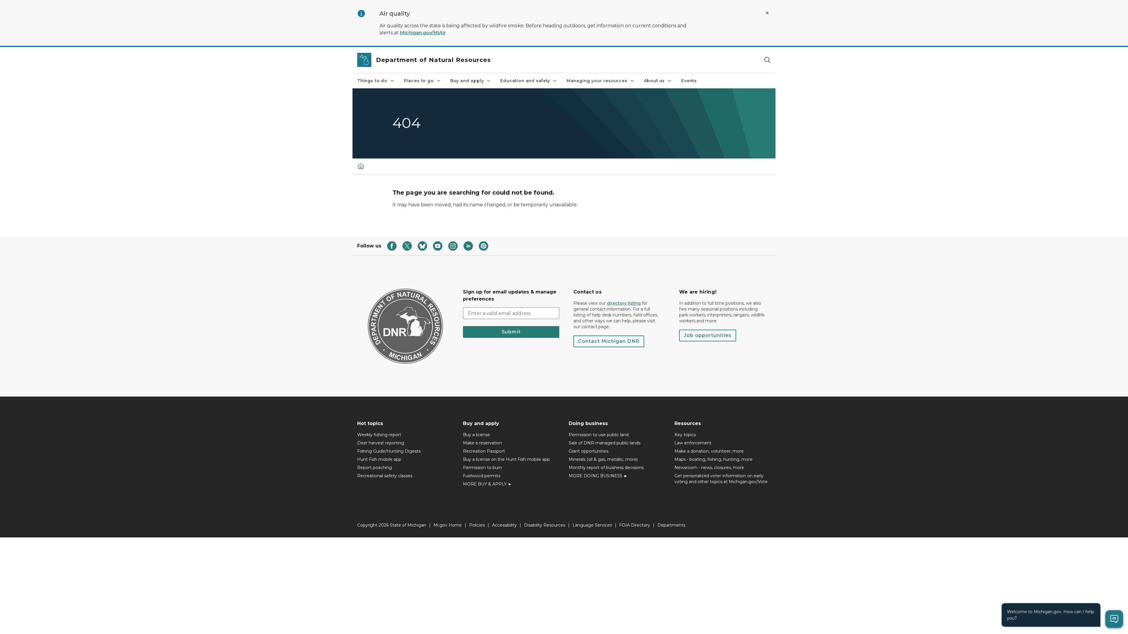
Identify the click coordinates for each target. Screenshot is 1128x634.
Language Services (592, 525)
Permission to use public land (599, 434)
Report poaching (374, 467)
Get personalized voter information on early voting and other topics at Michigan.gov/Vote (721, 478)
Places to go (419, 80)
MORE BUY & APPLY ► (487, 484)
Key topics (685, 434)
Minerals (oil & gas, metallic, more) (603, 459)
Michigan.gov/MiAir (423, 33)
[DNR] (360, 166)
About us (654, 80)
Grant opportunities (588, 451)
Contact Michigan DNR (608, 341)
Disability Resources (544, 525)
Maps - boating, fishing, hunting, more (713, 459)
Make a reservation (482, 443)
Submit (511, 332)
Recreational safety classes (384, 475)
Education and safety (525, 80)
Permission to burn (482, 467)
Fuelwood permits (481, 475)
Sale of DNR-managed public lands (604, 443)
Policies (477, 525)
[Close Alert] (767, 13)
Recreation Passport (484, 451)
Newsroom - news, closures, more (709, 467)
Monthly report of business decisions (606, 467)
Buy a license (476, 434)
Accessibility (504, 525)
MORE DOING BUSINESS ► (598, 475)
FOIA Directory (634, 525)
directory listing (624, 303)
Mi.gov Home (448, 525)
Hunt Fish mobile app (379, 459)
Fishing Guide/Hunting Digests (389, 451)
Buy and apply (467, 80)
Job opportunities (707, 335)
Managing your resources (597, 80)
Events (689, 80)
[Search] (767, 60)
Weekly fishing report (379, 434)
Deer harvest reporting (380, 443)
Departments (671, 525)
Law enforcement (692, 443)
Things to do (372, 80)
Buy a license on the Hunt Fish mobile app (506, 459)
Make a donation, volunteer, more (709, 451)
